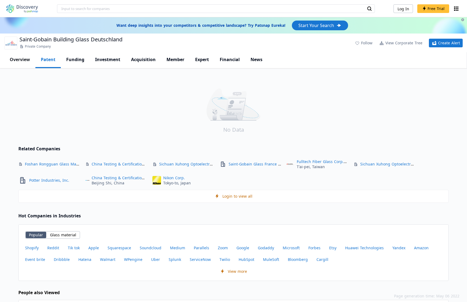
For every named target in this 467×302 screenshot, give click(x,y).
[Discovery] (22, 8)
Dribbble (62, 259)
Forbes (314, 247)
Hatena (84, 259)
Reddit (53, 247)
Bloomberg (298, 259)
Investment (107, 59)
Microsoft (291, 247)
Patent (48, 59)
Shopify (32, 247)
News (256, 59)
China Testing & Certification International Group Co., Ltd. (145, 164)
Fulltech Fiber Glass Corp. (320, 161)
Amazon (421, 247)
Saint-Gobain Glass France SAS (257, 164)
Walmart (107, 259)
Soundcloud (150, 247)
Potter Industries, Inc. (49, 180)
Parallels (201, 247)
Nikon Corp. (174, 177)
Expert (202, 59)
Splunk (175, 259)
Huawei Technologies (364, 247)
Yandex (398, 247)
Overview (20, 59)
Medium (177, 247)
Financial (230, 59)
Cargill (322, 259)
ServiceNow (200, 259)
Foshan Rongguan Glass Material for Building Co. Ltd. (74, 164)
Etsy (332, 247)
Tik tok (74, 247)
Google (242, 247)
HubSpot (246, 259)
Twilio (224, 259)
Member (175, 59)
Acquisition (143, 59)
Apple (93, 247)
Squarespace (119, 247)
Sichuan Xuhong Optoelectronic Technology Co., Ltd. (207, 164)
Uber (155, 259)
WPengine (133, 259)
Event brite (35, 259)
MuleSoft (271, 259)
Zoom (223, 247)
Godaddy (266, 247)
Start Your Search (316, 25)
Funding (75, 59)
